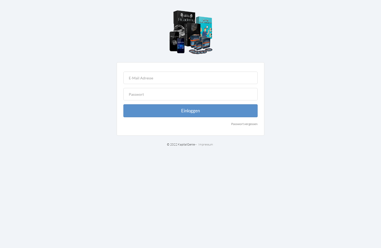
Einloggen (190, 110)
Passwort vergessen (244, 124)
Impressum (205, 144)
